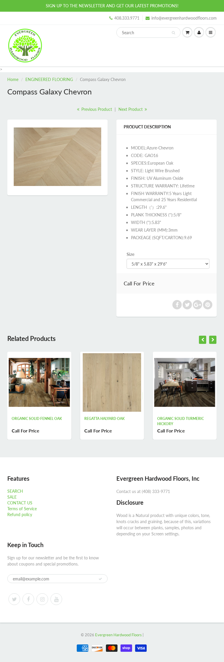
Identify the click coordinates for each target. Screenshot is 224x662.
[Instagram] (42, 599)
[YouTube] (56, 599)
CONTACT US (19, 502)
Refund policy (19, 514)
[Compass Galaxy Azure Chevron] (57, 156)
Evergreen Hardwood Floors (118, 634)
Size (130, 254)
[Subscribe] (100, 579)
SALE (12, 496)
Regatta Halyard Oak (98, 418)
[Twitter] (14, 599)
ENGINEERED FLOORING (49, 79)
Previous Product (96, 109)
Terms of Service (22, 508)
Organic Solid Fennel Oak (30, 418)
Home (12, 79)
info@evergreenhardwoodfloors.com (184, 17)
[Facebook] (28, 599)
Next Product (131, 109)
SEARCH (15, 491)
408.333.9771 (126, 17)
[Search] (173, 32)
